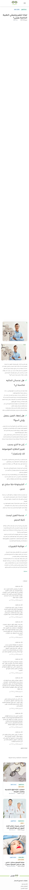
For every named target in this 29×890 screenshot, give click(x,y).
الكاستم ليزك (25, 884)
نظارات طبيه (16, 9)
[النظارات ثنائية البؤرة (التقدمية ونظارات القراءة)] (14, 781)
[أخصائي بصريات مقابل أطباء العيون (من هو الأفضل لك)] (14, 817)
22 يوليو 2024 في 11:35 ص (16, 617)
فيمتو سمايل (21, 859)
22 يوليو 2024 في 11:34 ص (16, 600)
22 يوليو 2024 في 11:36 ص (16, 654)
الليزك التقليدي (24, 888)
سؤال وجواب (21, 857)
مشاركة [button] (25, 571)
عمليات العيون (13, 857)
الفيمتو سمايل (24, 886)
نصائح (22, 823)
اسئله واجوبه (21, 821)
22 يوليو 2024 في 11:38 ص (16, 673)
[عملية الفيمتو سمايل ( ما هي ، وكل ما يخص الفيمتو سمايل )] (14, 854)
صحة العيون (23, 9)
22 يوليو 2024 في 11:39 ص (16, 727)
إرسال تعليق (24, 748)
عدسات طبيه (13, 784)
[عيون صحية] (14, 4)
